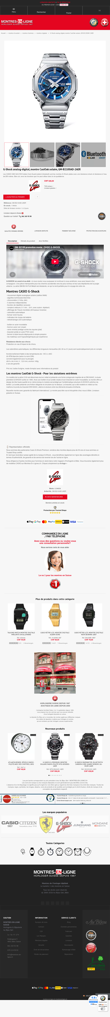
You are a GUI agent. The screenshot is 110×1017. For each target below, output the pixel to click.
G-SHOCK (58, 488)
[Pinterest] (57, 903)
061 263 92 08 (26, 216)
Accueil (3, 33)
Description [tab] (12, 241)
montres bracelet (14, 33)
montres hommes (28, 33)
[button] (41, 9)
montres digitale (42, 33)
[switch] (103, 1009)
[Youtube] (67, 903)
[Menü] (106, 996)
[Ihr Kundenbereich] (86, 10)
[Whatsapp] (62, 903)
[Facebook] (47, 903)
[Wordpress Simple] (42, 903)
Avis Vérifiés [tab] (43, 241)
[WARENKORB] (69, 9)
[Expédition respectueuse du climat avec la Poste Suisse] (96, 963)
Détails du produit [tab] (28, 241)
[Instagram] (52, 903)
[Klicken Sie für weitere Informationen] (55, 799)
